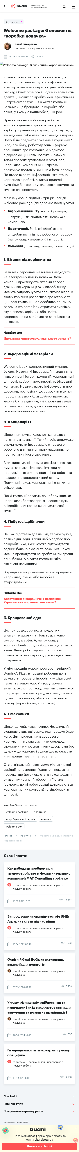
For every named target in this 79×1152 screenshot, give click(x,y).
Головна (8, 835)
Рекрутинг (26, 835)
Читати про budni (39, 1146)
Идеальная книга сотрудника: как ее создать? (37, 338)
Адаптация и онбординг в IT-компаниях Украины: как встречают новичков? (33, 601)
